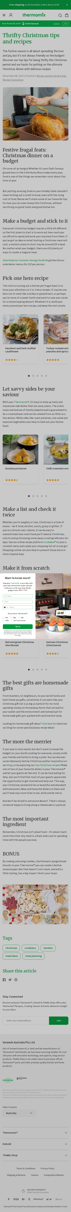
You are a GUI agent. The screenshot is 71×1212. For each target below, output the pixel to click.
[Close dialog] (69, 575)
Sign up (17, 627)
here (19, 635)
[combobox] (6, 607)
